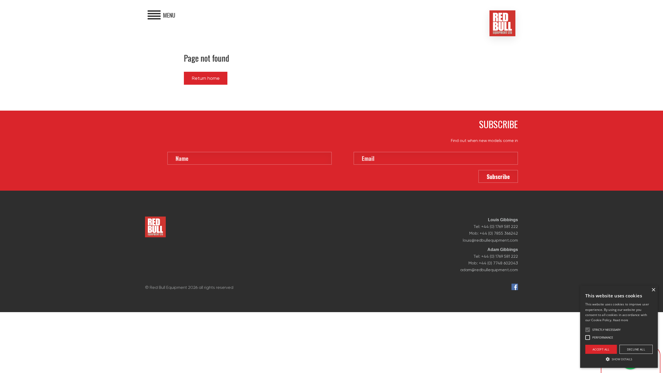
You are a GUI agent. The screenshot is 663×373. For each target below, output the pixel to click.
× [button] (653, 290)
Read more (620, 320)
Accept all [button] (601, 349)
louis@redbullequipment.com (490, 240)
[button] (619, 358)
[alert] (619, 326)
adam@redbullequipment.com (489, 269)
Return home (206, 78)
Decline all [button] (636, 349)
